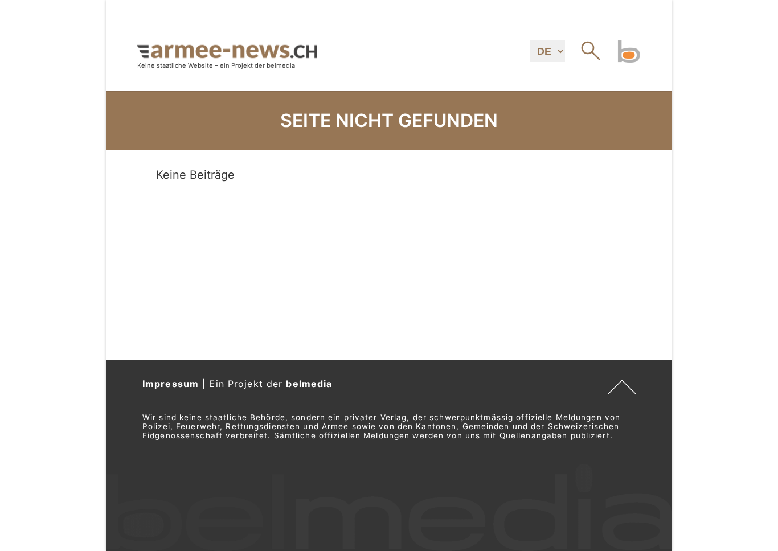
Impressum (170, 383)
